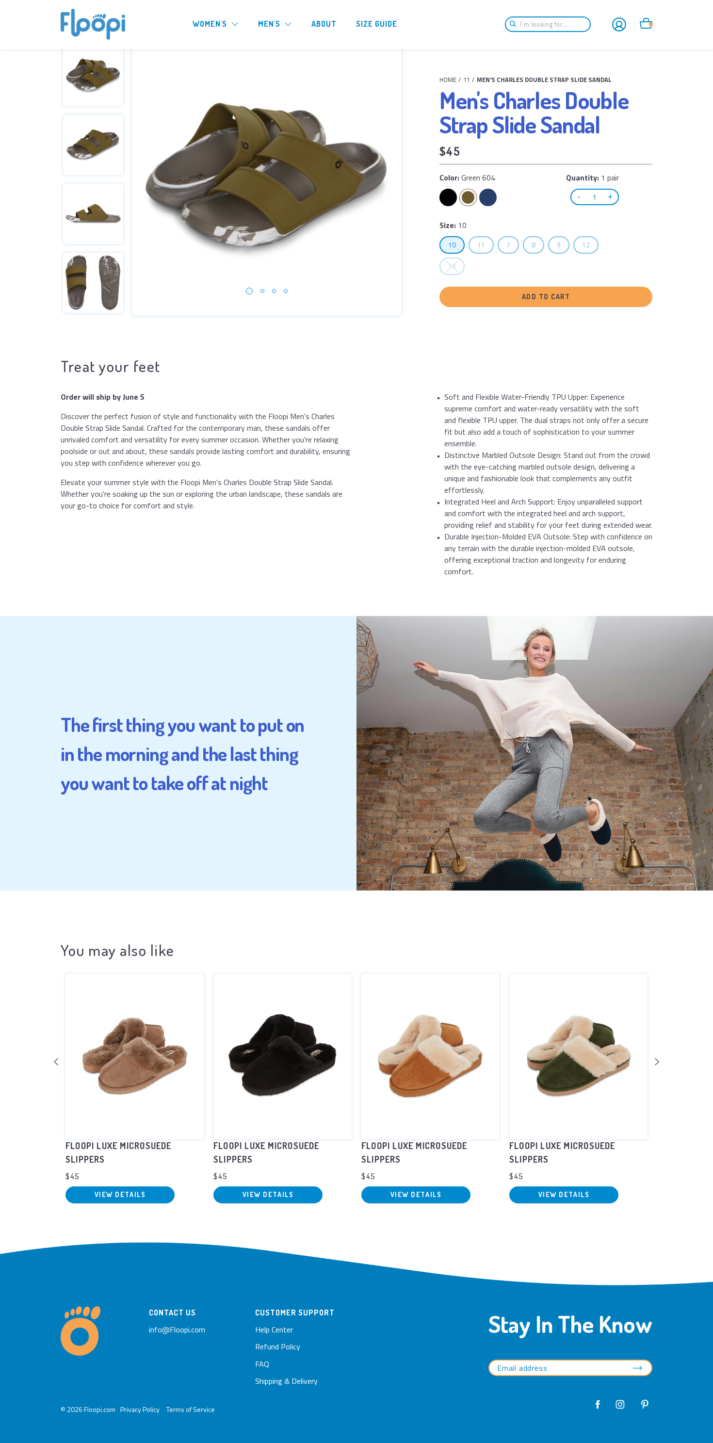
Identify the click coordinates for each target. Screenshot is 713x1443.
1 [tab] (249, 291)
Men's (269, 24)
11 (466, 79)
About (324, 24)
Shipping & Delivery (286, 1381)
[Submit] (516, 24)
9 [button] (562, 244)
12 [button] (590, 244)
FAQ (262, 1364)
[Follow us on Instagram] (620, 1409)
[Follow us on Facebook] (598, 1409)
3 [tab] (274, 291)
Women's (210, 24)
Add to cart (546, 296)
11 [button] (485, 244)
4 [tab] (286, 291)
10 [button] (456, 244)
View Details (120, 1194)
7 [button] (512, 244)
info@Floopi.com (177, 1329)
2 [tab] (262, 291)
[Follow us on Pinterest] (642, 1409)
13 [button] (456, 265)
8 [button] (537, 244)
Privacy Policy (140, 1409)
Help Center (274, 1329)
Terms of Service (190, 1409)
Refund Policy (277, 1346)
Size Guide (376, 24)
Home (447, 79)
